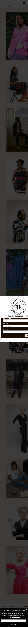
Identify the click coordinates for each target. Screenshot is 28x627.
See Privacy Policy (16, 617)
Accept (13, 621)
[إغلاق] (26, 610)
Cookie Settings (13, 624)
